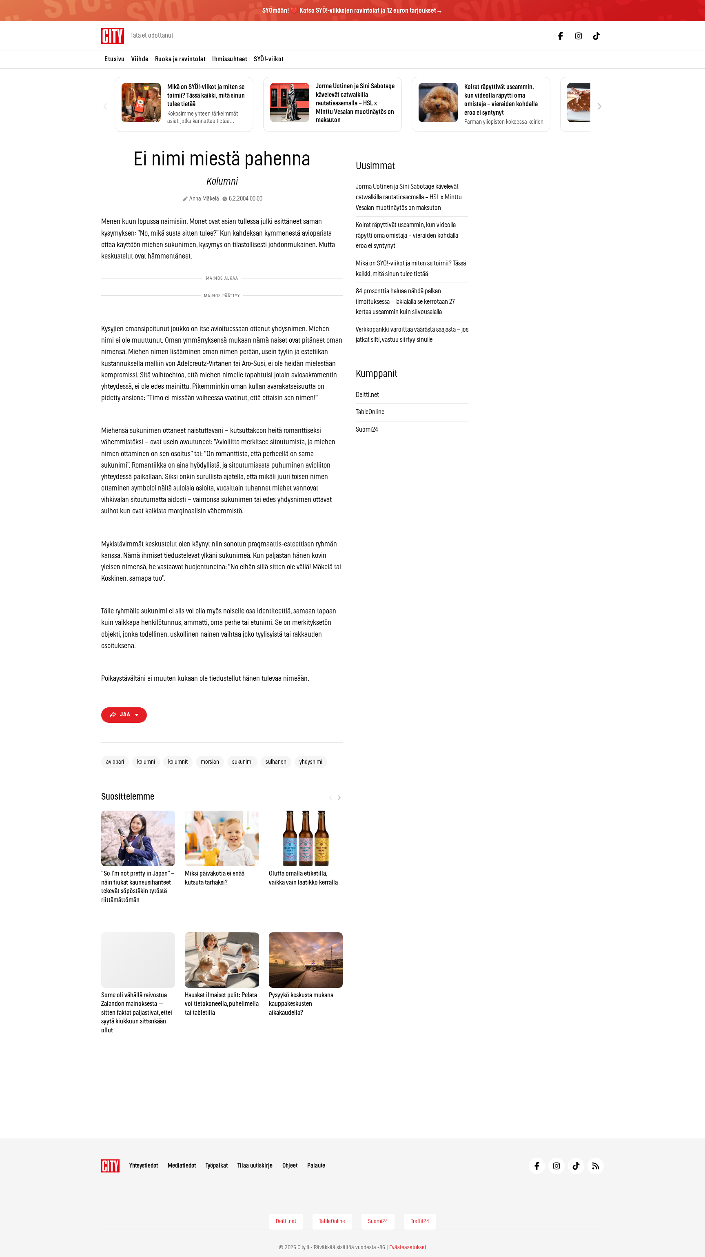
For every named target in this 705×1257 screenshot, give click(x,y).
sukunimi (242, 762)
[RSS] (596, 1166)
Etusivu (114, 59)
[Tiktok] (596, 36)
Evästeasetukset (407, 1247)
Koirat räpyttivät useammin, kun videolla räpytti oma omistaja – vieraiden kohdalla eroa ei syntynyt (407, 235)
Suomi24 (367, 429)
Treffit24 (420, 1221)
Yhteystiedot (143, 1166)
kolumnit (178, 762)
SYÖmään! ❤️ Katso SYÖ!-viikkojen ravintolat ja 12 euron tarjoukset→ (352, 10)
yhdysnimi (310, 762)
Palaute (316, 1166)
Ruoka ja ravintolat (180, 59)
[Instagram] (578, 36)
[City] (110, 1165)
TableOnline (370, 412)
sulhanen (276, 762)
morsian (210, 762)
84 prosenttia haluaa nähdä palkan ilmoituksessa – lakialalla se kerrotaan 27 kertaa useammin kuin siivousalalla (405, 301)
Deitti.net (367, 395)
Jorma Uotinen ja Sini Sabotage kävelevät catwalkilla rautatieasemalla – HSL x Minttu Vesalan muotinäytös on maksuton (409, 197)
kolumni (146, 762)
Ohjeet (289, 1166)
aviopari (115, 762)
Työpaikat (217, 1166)
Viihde (140, 59)
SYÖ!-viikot (269, 59)
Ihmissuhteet (229, 59)
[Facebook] (560, 36)
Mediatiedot (182, 1166)
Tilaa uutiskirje (255, 1166)
